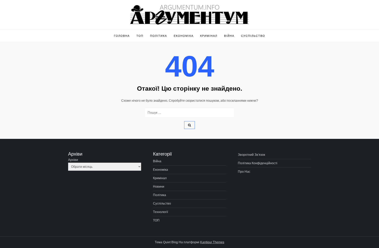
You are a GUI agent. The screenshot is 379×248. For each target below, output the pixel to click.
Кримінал (208, 35)
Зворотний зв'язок (251, 154)
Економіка (183, 35)
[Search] (189, 125)
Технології (160, 212)
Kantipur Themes (212, 242)
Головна (122, 35)
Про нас (244, 171)
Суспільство (253, 35)
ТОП (139, 35)
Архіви (73, 159)
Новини (158, 186)
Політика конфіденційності (257, 163)
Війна (229, 35)
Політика (158, 35)
